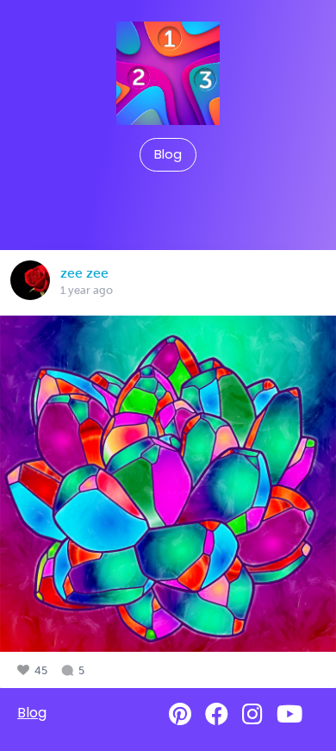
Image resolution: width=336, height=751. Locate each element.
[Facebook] (216, 714)
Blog (168, 154)
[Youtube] (289, 714)
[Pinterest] (180, 714)
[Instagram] (252, 714)
